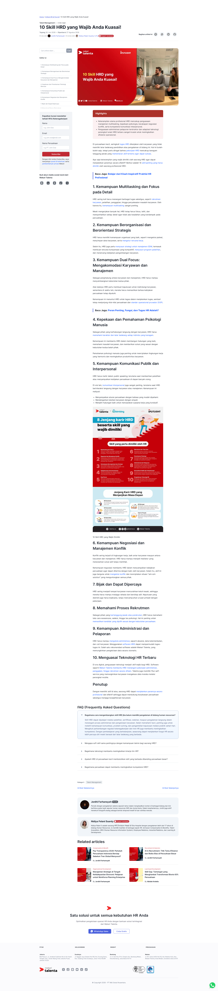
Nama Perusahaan (50, 143)
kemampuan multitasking (113, 205)
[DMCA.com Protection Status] (167, 969)
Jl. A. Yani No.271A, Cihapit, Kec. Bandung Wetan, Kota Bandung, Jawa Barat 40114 (125, 957)
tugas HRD (124, 144)
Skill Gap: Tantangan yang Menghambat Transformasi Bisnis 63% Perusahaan (161, 874)
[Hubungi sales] (211, 985)
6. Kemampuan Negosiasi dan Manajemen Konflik (54, 98)
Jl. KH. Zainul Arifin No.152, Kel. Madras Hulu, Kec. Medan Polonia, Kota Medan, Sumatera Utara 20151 (161, 957)
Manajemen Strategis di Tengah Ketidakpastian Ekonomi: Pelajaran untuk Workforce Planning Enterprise (109, 874)
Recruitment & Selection (152, 848)
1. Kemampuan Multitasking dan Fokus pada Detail (54, 66)
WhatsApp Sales (101, 931)
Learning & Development (152, 869)
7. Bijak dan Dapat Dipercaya (50, 104)
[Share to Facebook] (174, 34)
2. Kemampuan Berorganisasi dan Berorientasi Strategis (55, 72)
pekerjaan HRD (132, 150)
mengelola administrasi (120, 641)
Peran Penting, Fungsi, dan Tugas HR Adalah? (133, 310)
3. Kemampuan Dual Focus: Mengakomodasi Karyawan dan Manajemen (55, 79)
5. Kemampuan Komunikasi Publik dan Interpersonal (53, 92)
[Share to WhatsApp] (162, 34)
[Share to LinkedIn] (168, 34)
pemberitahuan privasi (50, 164)
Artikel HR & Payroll (52, 17)
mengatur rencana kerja (132, 240)
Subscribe (56, 154)
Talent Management (47, 23)
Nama (44, 123)
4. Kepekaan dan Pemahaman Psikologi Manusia (53, 85)
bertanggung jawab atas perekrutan (126, 615)
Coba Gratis (121, 931)
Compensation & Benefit (100, 848)
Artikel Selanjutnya (170, 788)
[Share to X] (155, 34)
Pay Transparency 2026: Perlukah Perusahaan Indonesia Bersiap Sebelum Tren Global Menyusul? (107, 853)
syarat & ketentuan (58, 161)
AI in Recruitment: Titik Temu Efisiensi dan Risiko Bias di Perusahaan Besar (161, 852)
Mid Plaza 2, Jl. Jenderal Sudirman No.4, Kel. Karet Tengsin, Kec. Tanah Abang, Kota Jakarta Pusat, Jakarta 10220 (56, 958)
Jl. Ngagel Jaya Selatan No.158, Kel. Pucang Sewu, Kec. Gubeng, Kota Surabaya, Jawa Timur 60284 (91, 957)
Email (44, 133)
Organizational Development (102, 869)
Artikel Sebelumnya (85, 788)
